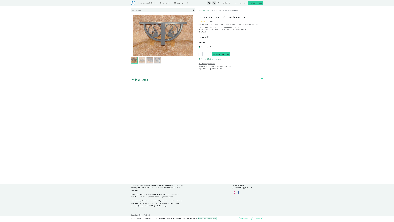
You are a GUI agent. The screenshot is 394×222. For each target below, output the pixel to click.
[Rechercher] (193, 10)
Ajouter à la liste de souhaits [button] (211, 59)
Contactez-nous (255, 3)
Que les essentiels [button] (245, 218)
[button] (214, 3)
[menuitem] (144, 3)
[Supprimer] (201, 54)
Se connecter (240, 3)
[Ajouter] (209, 54)
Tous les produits (205, 10)
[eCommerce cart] (209, 3)
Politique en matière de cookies (207, 218)
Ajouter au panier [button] (222, 54)
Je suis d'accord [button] (257, 218)
